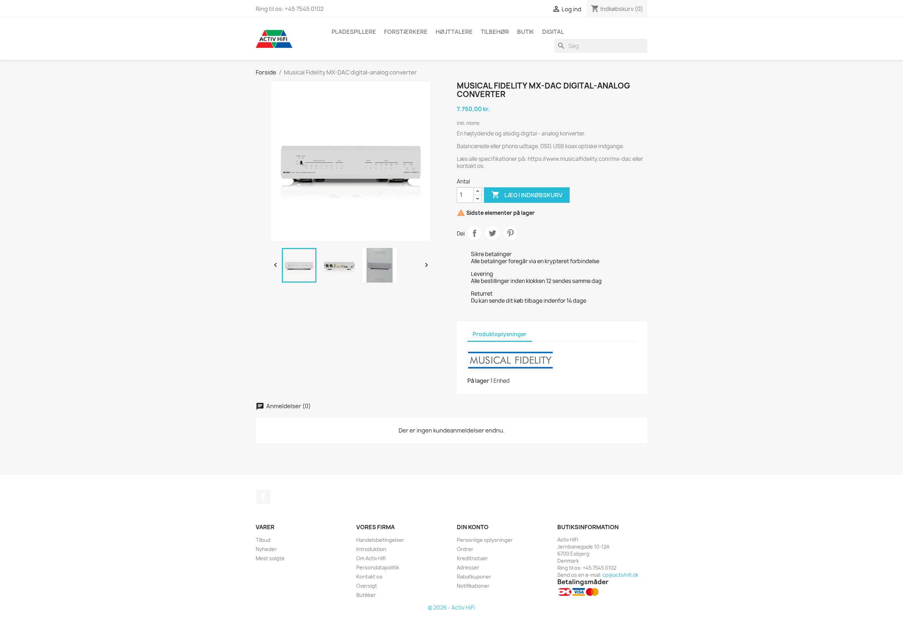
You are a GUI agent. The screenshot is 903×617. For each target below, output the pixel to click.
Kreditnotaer (472, 558)
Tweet (492, 233)
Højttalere (454, 32)
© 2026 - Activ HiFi (451, 607)
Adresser (468, 567)
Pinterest (510, 233)
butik (525, 32)
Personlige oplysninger (485, 540)
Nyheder (266, 549)
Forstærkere (406, 32)
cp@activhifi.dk (620, 574)
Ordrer (465, 549)
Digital (553, 32)
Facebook (263, 497)
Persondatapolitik (377, 567)
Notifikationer (473, 585)
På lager (478, 380)
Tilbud (263, 540)
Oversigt (366, 585)
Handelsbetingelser (380, 540)
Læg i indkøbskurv (526, 194)
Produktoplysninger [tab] (500, 334)
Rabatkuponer (474, 576)
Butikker (366, 595)
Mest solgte (270, 558)
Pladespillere (354, 32)
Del (474, 233)
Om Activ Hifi (371, 558)
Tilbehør (495, 32)
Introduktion (371, 549)
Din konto (473, 527)
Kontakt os (369, 576)
